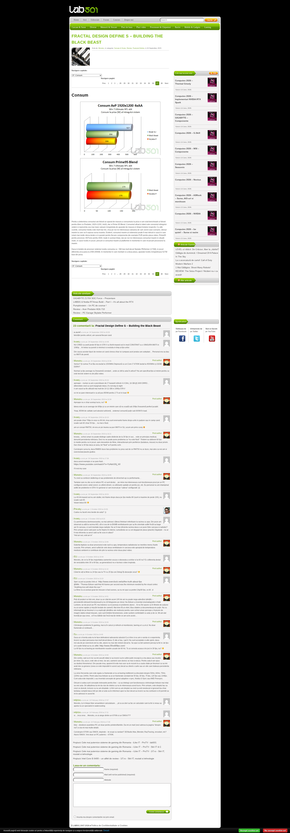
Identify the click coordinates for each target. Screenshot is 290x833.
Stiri (85, 20)
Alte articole (186, 280)
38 (162, 83)
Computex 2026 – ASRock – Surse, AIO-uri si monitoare (188, 198)
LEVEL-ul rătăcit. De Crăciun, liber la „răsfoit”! (197, 249)
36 (153, 83)
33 (141, 83)
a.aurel (77, 332)
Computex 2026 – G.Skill (187, 133)
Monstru (101, 48)
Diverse (93, 27)
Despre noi (128, 20)
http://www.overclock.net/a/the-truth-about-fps (120, 581)
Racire (177, 27)
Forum (106, 20)
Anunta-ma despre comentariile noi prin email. (95, 817)
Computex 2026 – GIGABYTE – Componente (184, 117)
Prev (104, 83)
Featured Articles (138, 48)
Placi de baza (126, 27)
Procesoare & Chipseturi (160, 27)
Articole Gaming (188, 244)
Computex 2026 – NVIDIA (188, 213)
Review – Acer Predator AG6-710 (89, 309)
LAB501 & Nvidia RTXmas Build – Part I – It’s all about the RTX (103, 302)
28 (120, 83)
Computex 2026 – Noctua (188, 179)
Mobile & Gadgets (192, 27)
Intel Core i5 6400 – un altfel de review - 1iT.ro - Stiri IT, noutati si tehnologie (118, 758)
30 (128, 83)
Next (166, 83)
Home (76, 20)
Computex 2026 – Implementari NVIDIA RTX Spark (188, 99)
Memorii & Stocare (108, 27)
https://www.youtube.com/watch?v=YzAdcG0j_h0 (97, 464)
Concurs (116, 20)
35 (149, 83)
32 (137, 83)
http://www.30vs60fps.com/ (112, 645)
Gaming (207, 27)
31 (133, 83)
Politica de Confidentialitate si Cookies (109, 825)
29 (124, 83)
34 (145, 83)
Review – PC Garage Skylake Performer (92, 313)
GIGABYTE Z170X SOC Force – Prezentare (94, 298)
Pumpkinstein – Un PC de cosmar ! (90, 305)
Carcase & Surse (79, 27)
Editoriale (95, 20)
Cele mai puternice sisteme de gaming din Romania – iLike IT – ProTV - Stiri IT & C (121, 747)
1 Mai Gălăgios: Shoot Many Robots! (193, 267)
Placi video (141, 27)
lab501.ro (85, 10)
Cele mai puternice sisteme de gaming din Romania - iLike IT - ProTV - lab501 (119, 742)
